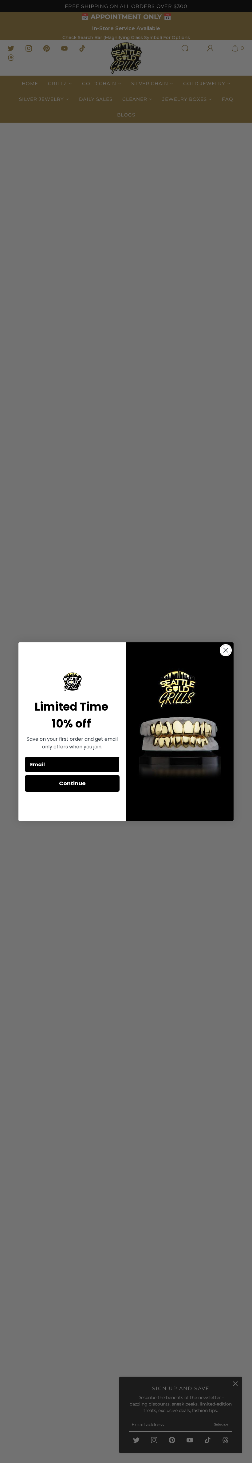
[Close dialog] (225, 650)
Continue (72, 783)
